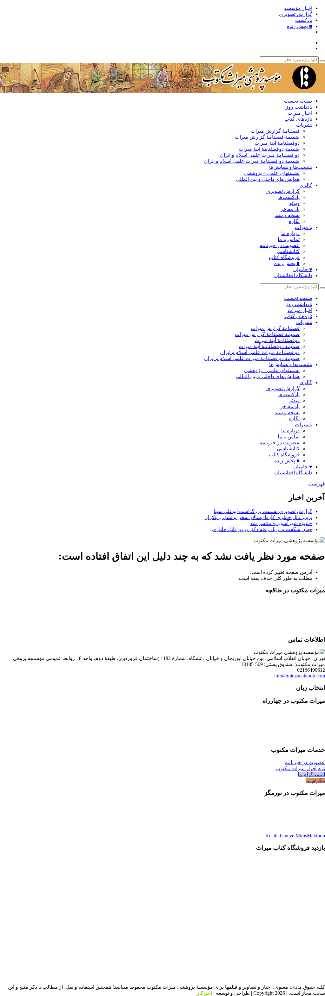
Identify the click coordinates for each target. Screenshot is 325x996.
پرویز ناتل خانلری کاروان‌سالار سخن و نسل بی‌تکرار (258, 517)
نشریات (304, 125)
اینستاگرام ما (311, 774)
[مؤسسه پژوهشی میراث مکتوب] (245, 89)
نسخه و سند (287, 215)
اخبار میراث (300, 113)
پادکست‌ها (289, 197)
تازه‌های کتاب (298, 119)
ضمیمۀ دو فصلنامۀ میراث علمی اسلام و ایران (252, 161)
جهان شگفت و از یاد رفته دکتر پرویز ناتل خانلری (262, 529)
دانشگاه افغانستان (293, 275)
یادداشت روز (299, 107)
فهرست (316, 483)
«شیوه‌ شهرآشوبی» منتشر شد (281, 523)
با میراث (303, 227)
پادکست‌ (303, 20)
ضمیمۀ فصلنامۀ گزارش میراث (267, 137)
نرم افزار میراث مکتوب (300, 768)
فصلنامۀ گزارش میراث (275, 131)
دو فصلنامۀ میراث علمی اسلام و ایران (260, 155)
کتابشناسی (288, 251)
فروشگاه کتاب (284, 257)
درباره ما (290, 233)
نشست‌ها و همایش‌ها (290, 167)
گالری (306, 185)
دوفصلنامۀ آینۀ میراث (277, 143)
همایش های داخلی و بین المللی (268, 179)
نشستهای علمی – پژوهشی (272, 173)
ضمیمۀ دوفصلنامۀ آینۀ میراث (269, 149)
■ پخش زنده (299, 26)
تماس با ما (289, 239)
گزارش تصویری (295, 14)
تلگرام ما (315, 780)
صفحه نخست (298, 101)
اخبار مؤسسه (298, 8)
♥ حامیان (302, 269)
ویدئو (294, 203)
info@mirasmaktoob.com (299, 675)
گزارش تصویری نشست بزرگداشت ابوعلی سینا (263, 511)
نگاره (294, 221)
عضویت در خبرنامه (280, 245)
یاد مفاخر (290, 209)
